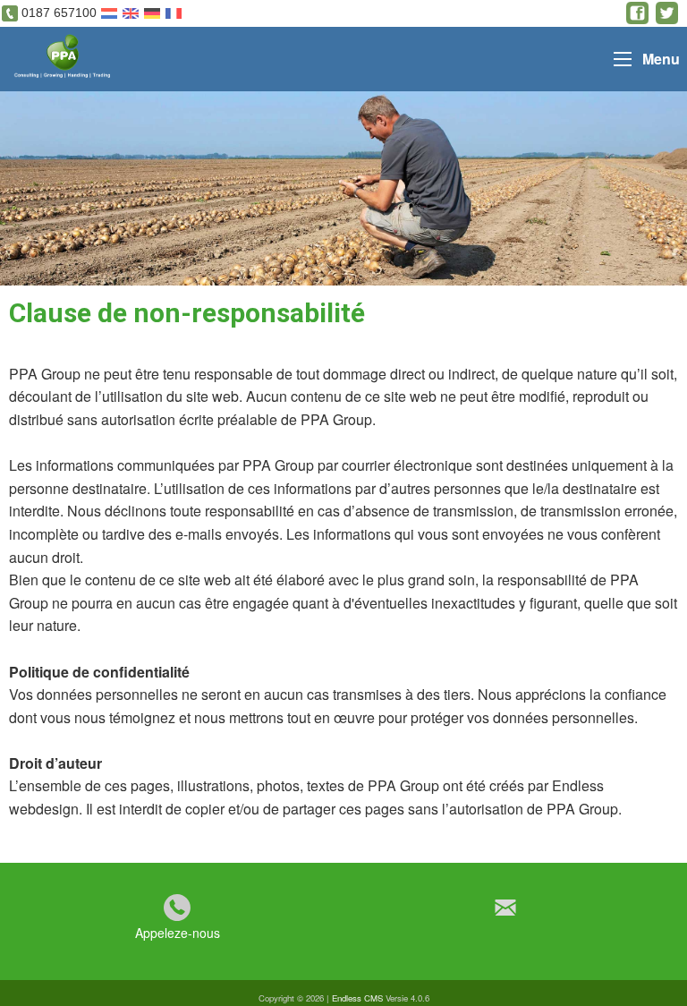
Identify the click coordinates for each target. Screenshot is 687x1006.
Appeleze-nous (177, 933)
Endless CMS (357, 998)
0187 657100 (59, 12)
